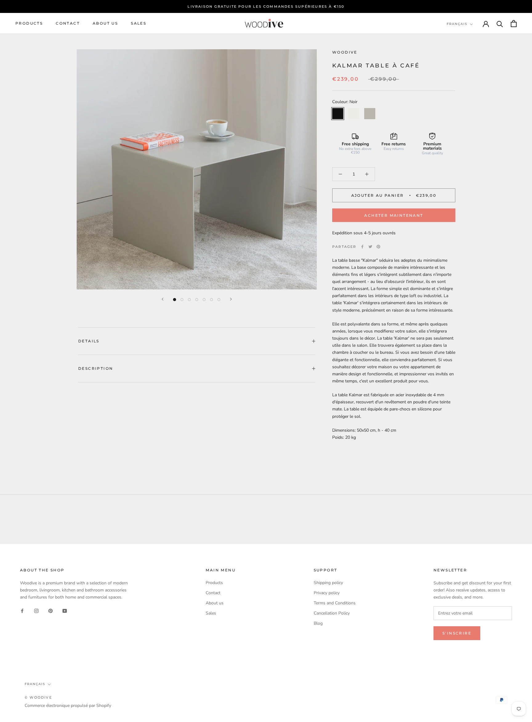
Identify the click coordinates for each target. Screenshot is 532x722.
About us (105, 23)
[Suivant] (231, 299)
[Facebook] (362, 246)
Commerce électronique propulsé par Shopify (68, 705)
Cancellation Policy (332, 613)
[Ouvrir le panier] (514, 23)
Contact (68, 23)
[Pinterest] (378, 246)
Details (88, 341)
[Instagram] (36, 610)
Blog (318, 623)
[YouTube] (64, 610)
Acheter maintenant (393, 215)
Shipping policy (328, 583)
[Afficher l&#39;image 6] (211, 299)
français (35, 684)
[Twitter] (370, 246)
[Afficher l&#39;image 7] (218, 299)
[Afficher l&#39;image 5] (204, 299)
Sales (138, 23)
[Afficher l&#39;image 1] (174, 299)
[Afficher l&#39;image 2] (181, 299)
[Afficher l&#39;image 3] (189, 299)
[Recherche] (500, 23)
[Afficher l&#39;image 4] (196, 299)
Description (95, 368)
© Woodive (38, 697)
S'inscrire (456, 633)
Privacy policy (327, 593)
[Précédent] (162, 299)
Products (29, 23)
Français (457, 24)
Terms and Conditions (335, 603)
